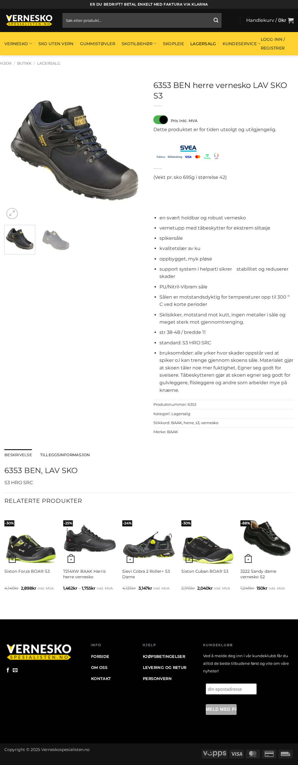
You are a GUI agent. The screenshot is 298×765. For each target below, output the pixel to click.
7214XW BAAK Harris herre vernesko (84, 574)
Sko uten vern (56, 43)
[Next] (134, 150)
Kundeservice (240, 43)
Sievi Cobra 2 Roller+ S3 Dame (146, 574)
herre (189, 423)
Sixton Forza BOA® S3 (27, 571)
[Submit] (216, 20)
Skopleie (173, 43)
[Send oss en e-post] (15, 670)
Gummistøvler (97, 43)
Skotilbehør (137, 43)
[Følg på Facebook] (8, 670)
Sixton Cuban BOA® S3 (204, 571)
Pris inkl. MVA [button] (184, 120)
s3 (197, 423)
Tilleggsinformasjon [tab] (65, 455)
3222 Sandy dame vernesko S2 (258, 574)
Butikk (24, 63)
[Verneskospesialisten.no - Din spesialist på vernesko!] (29, 20)
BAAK (176, 423)
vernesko (209, 423)
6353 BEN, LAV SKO (41, 470)
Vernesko (16, 43)
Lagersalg (203, 43)
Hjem (5, 63)
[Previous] (14, 150)
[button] (270, 20)
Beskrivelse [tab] (18, 455)
